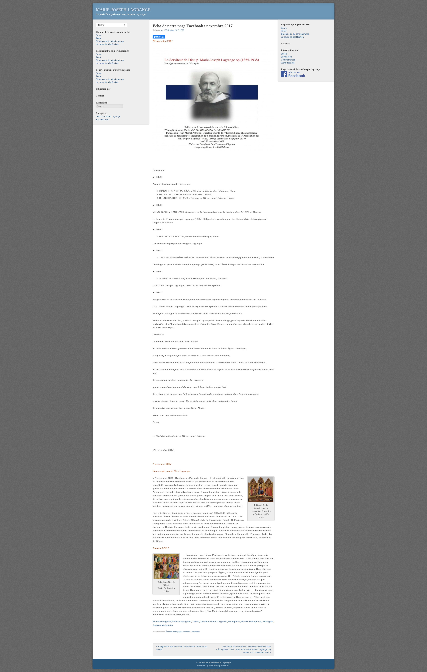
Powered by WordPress (208, 665)
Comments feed (288, 60)
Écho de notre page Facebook (178, 632)
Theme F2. (225, 665)
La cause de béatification (107, 44)
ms (162, 30)
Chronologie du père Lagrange (110, 41)
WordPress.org (288, 63)
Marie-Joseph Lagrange (123, 10)
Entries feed (286, 57)
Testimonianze (102, 119)
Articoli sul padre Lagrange (108, 117)
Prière (98, 38)
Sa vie (99, 35)
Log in (284, 54)
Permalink (196, 632)
